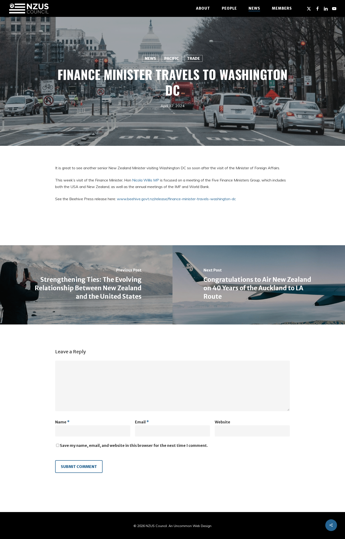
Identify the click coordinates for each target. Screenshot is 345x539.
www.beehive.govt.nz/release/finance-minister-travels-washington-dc (176, 198)
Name (62, 422)
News (150, 58)
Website (222, 422)
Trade (193, 58)
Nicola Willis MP (145, 180)
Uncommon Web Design (192, 526)
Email (142, 422)
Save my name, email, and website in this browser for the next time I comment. (134, 445)
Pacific (171, 58)
